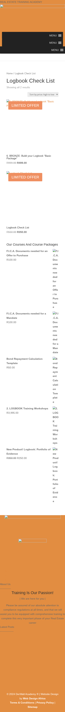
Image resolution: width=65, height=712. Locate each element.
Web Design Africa (34, 698)
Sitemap (33, 706)
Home (9, 73)
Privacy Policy (45, 702)
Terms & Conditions (22, 702)
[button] (53, 35)
